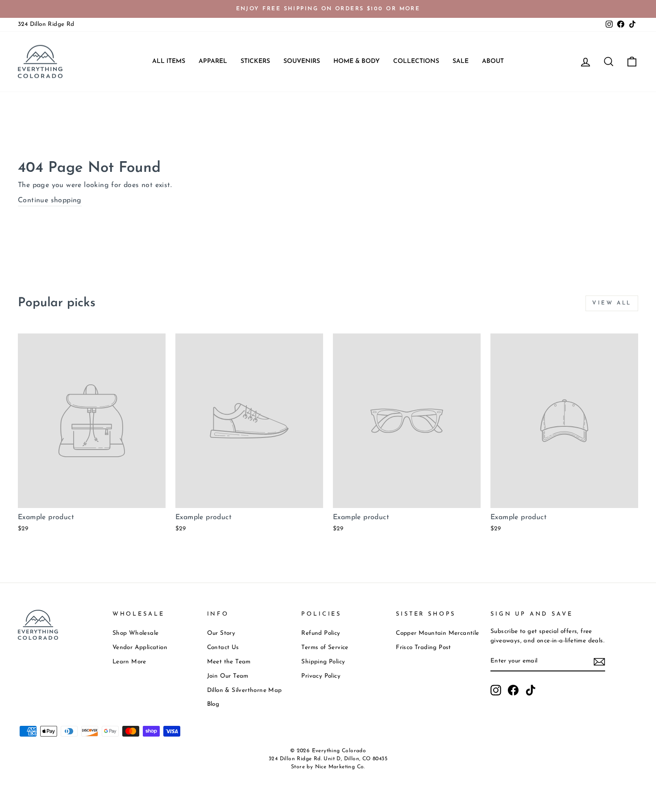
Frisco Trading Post (423, 647)
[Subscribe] (599, 661)
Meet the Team (229, 662)
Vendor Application (139, 647)
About (493, 61)
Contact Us (223, 647)
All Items (168, 61)
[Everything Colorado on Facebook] (513, 690)
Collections (416, 61)
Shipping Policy (323, 662)
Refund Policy (320, 633)
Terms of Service (324, 647)
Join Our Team (228, 676)
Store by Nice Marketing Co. (328, 767)
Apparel (213, 61)
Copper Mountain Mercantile (437, 633)
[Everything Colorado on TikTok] (530, 690)
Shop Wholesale (135, 633)
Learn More (129, 662)
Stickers (255, 61)
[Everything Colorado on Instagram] (495, 690)
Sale (461, 61)
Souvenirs (301, 61)
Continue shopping (50, 200)
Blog (213, 704)
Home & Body (356, 61)
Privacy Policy (320, 676)
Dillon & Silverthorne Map (244, 690)
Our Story (221, 633)
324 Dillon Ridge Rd (46, 24)
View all (611, 303)
